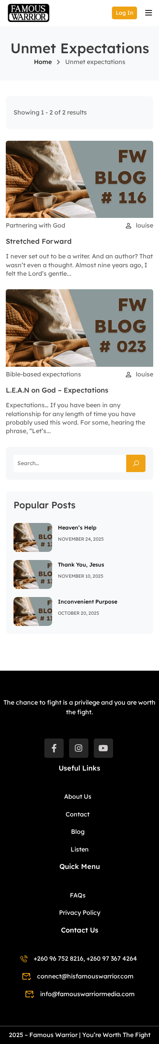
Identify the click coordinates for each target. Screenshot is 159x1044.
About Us (77, 796)
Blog (78, 831)
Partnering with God (35, 225)
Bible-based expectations (43, 374)
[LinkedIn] (103, 748)
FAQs (78, 895)
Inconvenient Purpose (87, 601)
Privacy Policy (79, 912)
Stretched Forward (39, 241)
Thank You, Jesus (81, 564)
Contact (78, 814)
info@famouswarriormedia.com (87, 994)
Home (43, 62)
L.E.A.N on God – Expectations (57, 390)
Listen (80, 849)
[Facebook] (54, 748)
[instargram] (78, 748)
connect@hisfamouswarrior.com (85, 976)
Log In (124, 12)
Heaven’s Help (77, 527)
